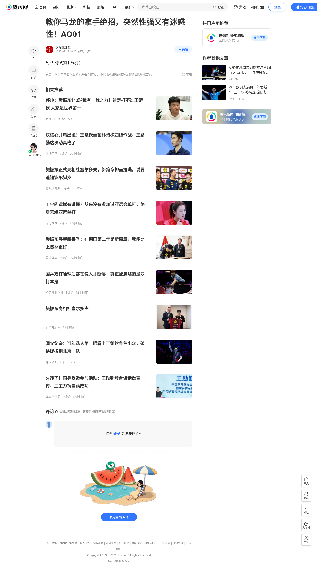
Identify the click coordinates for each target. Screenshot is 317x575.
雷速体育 (52, 257)
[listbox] (119, 242)
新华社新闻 (53, 327)
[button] (259, 38)
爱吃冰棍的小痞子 (58, 188)
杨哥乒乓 (52, 223)
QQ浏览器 (164, 543)
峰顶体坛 (52, 362)
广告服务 (124, 543)
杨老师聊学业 (55, 292)
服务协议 (85, 543)
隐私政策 (98, 543)
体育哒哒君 (53, 396)
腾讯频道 (178, 543)
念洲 (49, 118)
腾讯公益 (150, 543)
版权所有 (124, 561)
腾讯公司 (113, 561)
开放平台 (111, 543)
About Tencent (68, 543)
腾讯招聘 (137, 543)
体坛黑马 (52, 153)
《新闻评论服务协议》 (104, 411)
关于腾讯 (51, 543)
